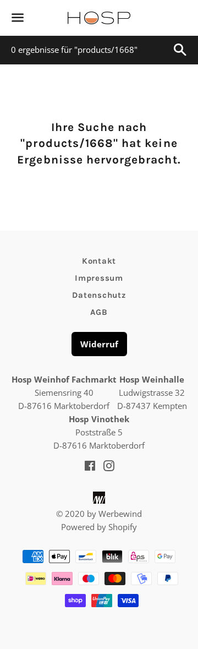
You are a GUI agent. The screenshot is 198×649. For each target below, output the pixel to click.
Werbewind (120, 513)
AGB (98, 312)
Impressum (99, 278)
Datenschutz (98, 295)
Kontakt (99, 261)
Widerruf (99, 344)
